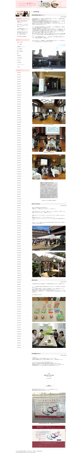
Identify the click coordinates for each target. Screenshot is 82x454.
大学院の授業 (19, 57)
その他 (18, 66)
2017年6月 (19, 315)
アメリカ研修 (19, 44)
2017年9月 (19, 309)
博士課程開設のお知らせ (36, 353)
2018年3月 (19, 295)
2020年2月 (19, 243)
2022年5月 (19, 187)
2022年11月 (19, 173)
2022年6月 (19, 185)
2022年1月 (19, 196)
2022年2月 (19, 194)
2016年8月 (19, 338)
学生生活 (18, 60)
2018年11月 (19, 277)
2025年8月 (19, 99)
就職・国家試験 (20, 51)
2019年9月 (19, 255)
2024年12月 (19, 117)
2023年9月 (19, 151)
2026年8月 (19, 72)
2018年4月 (19, 293)
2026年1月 (19, 88)
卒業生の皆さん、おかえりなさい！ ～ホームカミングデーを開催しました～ (22, 25)
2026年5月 (19, 79)
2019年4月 (19, 266)
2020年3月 (19, 241)
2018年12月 (19, 275)
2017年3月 (19, 322)
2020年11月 (19, 223)
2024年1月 (19, 142)
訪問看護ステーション (21, 46)
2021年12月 (19, 198)
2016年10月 (19, 333)
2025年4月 (19, 108)
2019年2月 (19, 270)
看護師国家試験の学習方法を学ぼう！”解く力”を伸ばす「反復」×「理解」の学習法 (22, 33)
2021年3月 (19, 214)
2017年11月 (19, 304)
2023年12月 (19, 144)
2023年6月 (19, 158)
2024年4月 (19, 135)
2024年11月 (19, 119)
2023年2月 (19, 167)
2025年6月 (19, 104)
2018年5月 (19, 291)
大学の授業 (19, 62)
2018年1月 (19, 300)
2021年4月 (19, 212)
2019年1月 (19, 273)
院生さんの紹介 (20, 42)
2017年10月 (19, 306)
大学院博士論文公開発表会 (21, 36)
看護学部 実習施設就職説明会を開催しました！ (22, 21)
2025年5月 (19, 106)
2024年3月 (19, 137)
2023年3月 (19, 164)
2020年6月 (19, 234)
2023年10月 (19, 149)
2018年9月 (19, 282)
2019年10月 (19, 252)
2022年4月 (19, 189)
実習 (18, 53)
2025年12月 (19, 90)
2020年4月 (19, 239)
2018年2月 (19, 297)
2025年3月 (19, 110)
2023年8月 (19, 153)
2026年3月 (19, 83)
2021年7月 (19, 207)
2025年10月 (19, 95)
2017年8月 (19, 311)
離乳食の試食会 (34, 280)
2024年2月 (19, 140)
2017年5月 (19, 318)
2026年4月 (19, 81)
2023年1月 (19, 169)
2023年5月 (19, 160)
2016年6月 (19, 342)
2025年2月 (19, 113)
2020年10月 (19, 225)
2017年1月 (19, 327)
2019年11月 (19, 250)
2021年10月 (19, 203)
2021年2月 (19, 216)
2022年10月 (19, 176)
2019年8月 (19, 257)
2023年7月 (19, 155)
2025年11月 (19, 92)
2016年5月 (19, 345)
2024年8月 (19, 126)
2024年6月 (19, 131)
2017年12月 (19, 302)
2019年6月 (19, 261)
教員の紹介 (19, 55)
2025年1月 (19, 115)
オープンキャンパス (20, 64)
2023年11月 (19, 146)
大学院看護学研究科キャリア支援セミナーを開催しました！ (22, 29)
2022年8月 (19, 180)
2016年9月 (19, 336)
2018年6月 (19, 288)
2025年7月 (19, 101)
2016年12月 (19, 329)
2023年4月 (19, 162)
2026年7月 (19, 74)
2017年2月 (19, 324)
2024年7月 (19, 128)
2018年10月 (19, 279)
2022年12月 (19, 171)
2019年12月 (19, 248)
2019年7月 (19, 259)
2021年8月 (19, 205)
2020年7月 (19, 232)
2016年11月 (19, 331)
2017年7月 (19, 313)
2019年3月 (19, 268)
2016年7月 (19, 340)
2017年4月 (19, 320)
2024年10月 (19, 122)
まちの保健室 (19, 48)
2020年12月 (19, 221)
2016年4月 (19, 347)
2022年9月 (19, 178)
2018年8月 (19, 284)
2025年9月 (19, 97)
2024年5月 (19, 133)
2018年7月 (19, 286)
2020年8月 (19, 230)
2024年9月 (19, 124)
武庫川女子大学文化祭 (36, 203)
